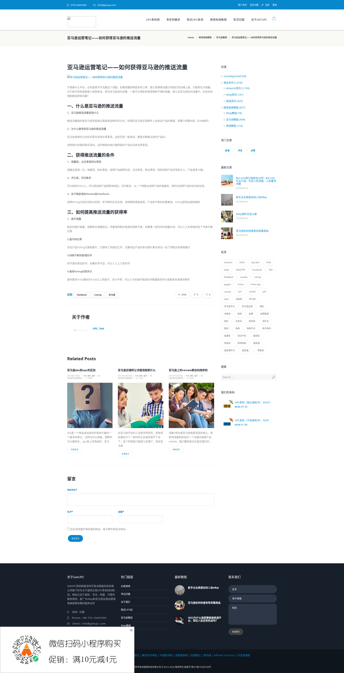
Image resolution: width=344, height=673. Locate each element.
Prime (241, 284)
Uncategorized (74, 378)
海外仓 (265, 321)
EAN (268, 262)
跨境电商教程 (218, 19)
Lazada (243, 277)
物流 (226, 328)
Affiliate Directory (224, 655)
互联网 (239, 299)
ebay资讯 (231, 94)
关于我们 (125, 601)
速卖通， (246, 350)
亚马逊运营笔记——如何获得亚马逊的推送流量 (127, 67)
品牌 (251, 313)
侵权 (262, 306)
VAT (264, 291)
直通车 (227, 335)
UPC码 (252, 291)
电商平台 (251, 328)
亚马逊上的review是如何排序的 (188, 370)
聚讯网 (207, 655)
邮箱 (120, 511)
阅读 (227, 150)
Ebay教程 (231, 113)
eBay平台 (240, 269)
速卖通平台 (229, 350)
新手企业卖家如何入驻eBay (251, 197)
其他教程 (231, 125)
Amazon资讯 (233, 88)
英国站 (227, 343)
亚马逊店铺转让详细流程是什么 (137, 370)
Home (191, 37)
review (227, 291)
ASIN (241, 262)
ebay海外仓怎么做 (246, 214)
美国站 (256, 335)
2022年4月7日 (242, 188)
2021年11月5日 (73, 376)
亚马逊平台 (229, 306)
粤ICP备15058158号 (201, 667)
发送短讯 (236, 631)
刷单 (240, 313)
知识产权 (242, 335)
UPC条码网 (153, 19)
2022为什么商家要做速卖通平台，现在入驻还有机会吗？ (204, 619)
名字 (69, 511)
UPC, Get (98, 328)
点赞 (253, 150)
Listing (98, 294)
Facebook (257, 269)
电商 (237, 328)
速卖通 (256, 343)
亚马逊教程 (221, 37)
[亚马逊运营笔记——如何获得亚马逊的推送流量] (140, 77)
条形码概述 (173, 19)
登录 (275, 4)
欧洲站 (252, 321)
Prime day (256, 284)
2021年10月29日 (125, 376)
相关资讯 (229, 82)
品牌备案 (264, 313)
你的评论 (71, 489)
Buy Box (255, 262)
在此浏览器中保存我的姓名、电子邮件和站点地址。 (99, 529)
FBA (271, 269)
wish (226, 299)
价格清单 (125, 586)
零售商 (260, 350)
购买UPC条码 (195, 19)
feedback (82, 294)
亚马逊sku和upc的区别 (81, 370)
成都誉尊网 (181, 655)
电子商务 (266, 328)
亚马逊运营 (247, 306)
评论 (240, 150)
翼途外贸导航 (149, 655)
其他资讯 (231, 101)
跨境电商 (242, 343)
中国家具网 (166, 655)
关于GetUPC (259, 19)
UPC (240, 291)
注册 (267, 4)
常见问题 (254, 4)
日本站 (238, 321)
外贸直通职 (244, 655)
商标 (226, 321)
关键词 (227, 313)
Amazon (228, 262)
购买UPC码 (127, 609)
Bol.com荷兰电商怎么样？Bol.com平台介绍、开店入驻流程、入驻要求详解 (256, 180)
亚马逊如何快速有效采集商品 (252, 230)
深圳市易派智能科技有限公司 (147, 667)
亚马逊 (112, 294)
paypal (227, 284)
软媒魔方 (196, 655)
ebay (226, 269)
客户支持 (242, 4)
